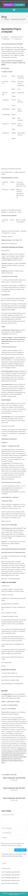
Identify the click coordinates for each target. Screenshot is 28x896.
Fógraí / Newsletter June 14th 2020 (14, 778)
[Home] (1, 19)
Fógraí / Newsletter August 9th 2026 (10, 877)
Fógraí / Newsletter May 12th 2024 (14, 788)
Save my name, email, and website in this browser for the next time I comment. (12, 844)
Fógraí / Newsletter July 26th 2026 (9, 883)
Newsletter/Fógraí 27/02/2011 (18, 19)
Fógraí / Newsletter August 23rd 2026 (10, 872)
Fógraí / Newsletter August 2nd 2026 (10, 880)
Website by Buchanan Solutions (17, 894)
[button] (14, 10)
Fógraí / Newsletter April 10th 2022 (14, 798)
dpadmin (6, 37)
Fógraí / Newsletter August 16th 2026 (10, 875)
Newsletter (7, 39)
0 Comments (17, 39)
